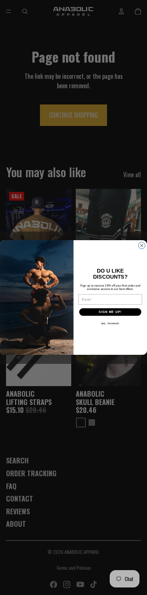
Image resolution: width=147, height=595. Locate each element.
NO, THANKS (110, 323)
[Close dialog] (141, 245)
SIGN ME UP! (110, 312)
